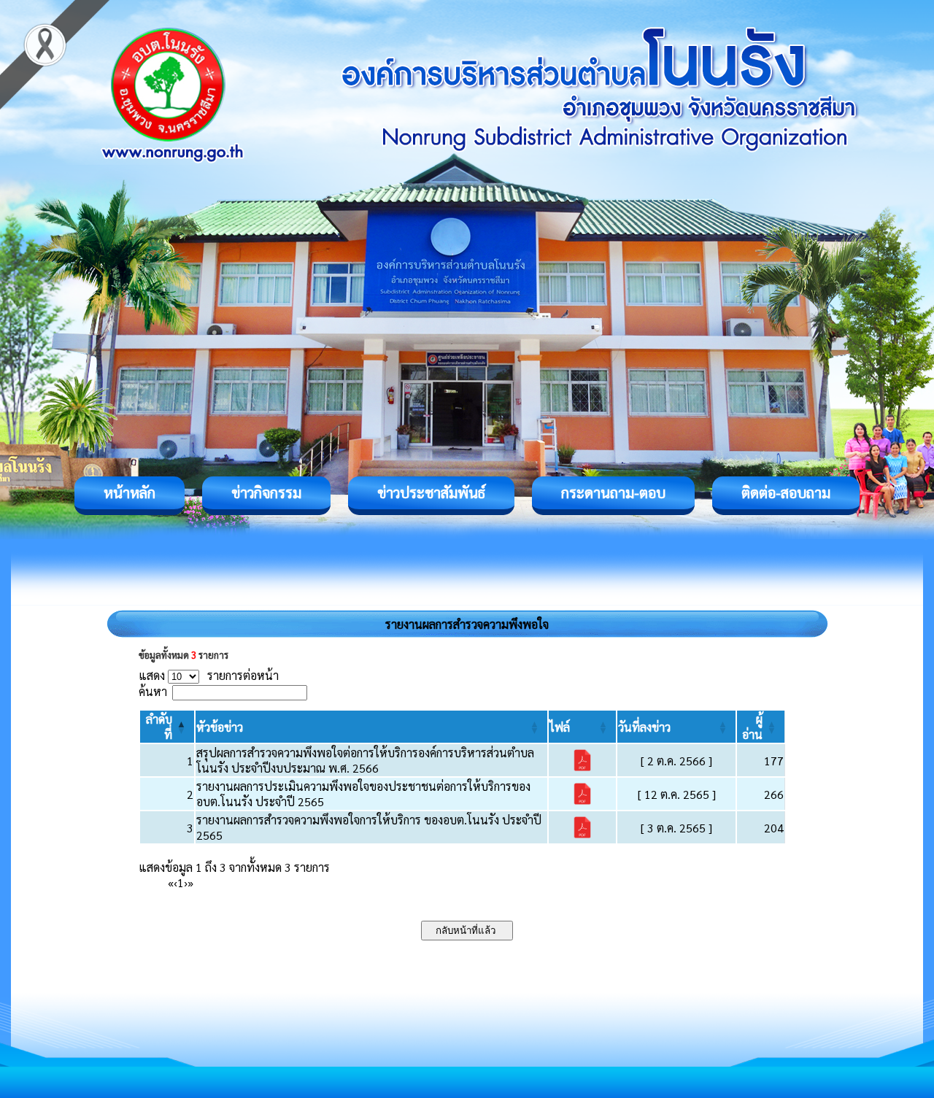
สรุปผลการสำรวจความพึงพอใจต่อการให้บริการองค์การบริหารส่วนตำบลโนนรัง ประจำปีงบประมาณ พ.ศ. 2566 (365, 760)
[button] (219, 727)
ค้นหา (153, 691)
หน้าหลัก (129, 492)
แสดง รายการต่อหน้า (209, 675)
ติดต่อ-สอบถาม (785, 492)
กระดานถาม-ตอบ (613, 492)
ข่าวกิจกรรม (266, 492)
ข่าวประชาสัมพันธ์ (431, 492)
